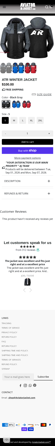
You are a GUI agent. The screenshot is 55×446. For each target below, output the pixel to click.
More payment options (27, 158)
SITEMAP (6, 368)
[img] (27, 246)
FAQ (4, 341)
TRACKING (6, 323)
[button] (27, 94)
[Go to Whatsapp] (30, 385)
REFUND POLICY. (9, 364)
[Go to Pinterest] (34, 385)
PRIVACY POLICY (9, 332)
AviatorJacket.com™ (41, 442)
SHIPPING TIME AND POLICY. (15, 350)
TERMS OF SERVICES (11, 359)
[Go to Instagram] (25, 385)
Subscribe (43, 376)
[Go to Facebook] (20, 385)
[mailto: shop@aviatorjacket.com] (8, 397)
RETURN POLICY (9, 337)
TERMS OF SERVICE (11, 327)
